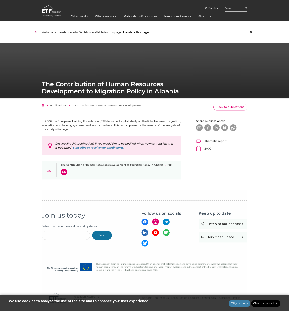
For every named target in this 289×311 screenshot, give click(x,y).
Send (102, 235)
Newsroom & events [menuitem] (177, 16)
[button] (199, 127)
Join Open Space (220, 237)
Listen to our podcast (224, 224)
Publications (58, 105)
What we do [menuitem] (79, 16)
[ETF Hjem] (55, 13)
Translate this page (136, 32)
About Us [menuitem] (204, 16)
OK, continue (239, 303)
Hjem (44, 106)
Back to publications (230, 107)
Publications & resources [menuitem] (140, 16)
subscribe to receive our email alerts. (98, 147)
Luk (251, 32)
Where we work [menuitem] (106, 16)
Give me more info (265, 303)
